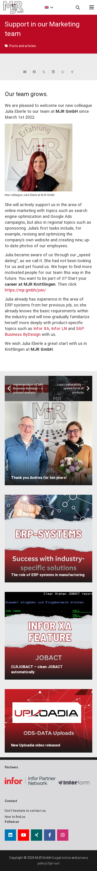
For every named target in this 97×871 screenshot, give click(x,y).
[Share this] (34, 72)
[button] (48, 7)
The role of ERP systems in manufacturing (48, 574)
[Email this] (25, 72)
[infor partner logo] (30, 780)
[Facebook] (49, 835)
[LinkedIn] (10, 835)
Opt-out (54, 863)
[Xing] (36, 835)
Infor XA (41, 328)
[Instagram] (62, 835)
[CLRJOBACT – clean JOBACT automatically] (48, 636)
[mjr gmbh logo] (13, 7)
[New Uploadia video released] (48, 721)
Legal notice (62, 857)
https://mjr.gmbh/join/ (25, 290)
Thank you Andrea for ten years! (39, 477)
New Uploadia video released (35, 745)
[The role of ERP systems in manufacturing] (48, 538)
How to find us (15, 817)
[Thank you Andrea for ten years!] (48, 443)
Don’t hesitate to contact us (25, 810)
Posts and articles (22, 46)
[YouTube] (23, 835)
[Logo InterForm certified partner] (75, 782)
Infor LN (58, 328)
